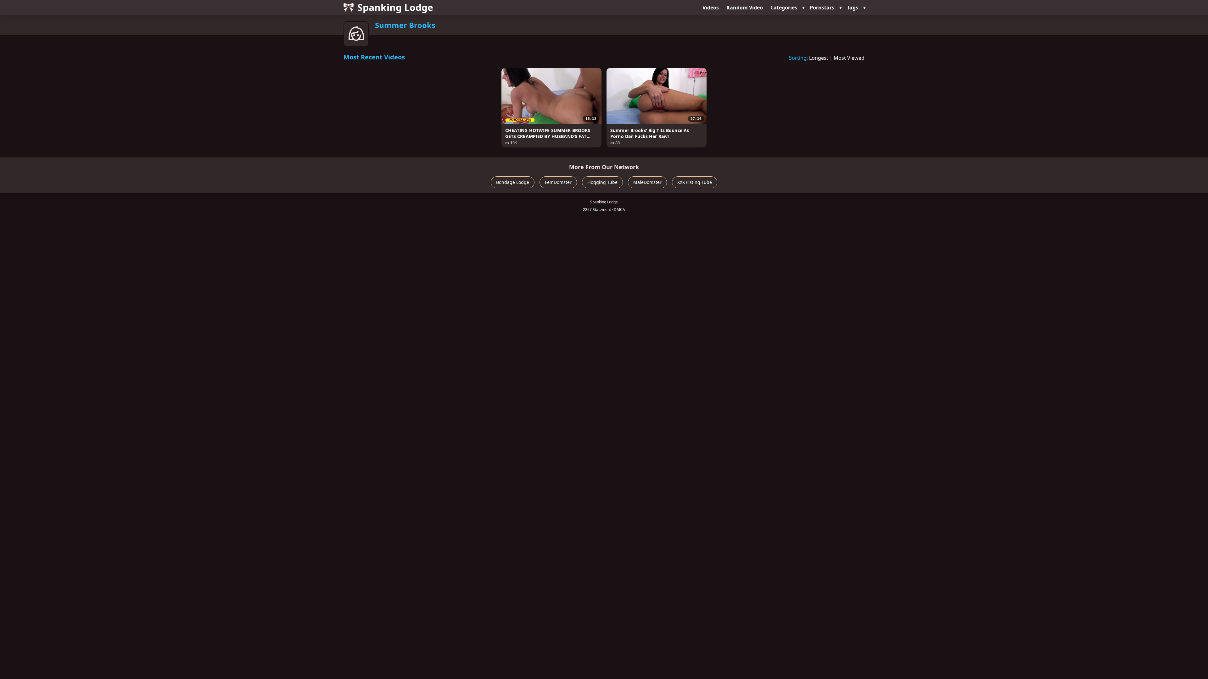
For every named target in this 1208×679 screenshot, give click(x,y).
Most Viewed (849, 57)
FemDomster (558, 182)
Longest (818, 57)
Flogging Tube (602, 182)
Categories (783, 7)
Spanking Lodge (395, 7)
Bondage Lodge (512, 182)
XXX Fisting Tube (694, 182)
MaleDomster (647, 182)
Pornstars (822, 7)
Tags (852, 7)
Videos (710, 7)
